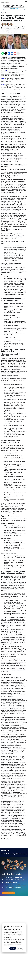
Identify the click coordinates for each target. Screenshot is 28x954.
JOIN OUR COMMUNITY (9, 893)
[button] (7, 854)
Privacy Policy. (9, 937)
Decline (20, 948)
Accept (13, 948)
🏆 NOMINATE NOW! (14, 8)
